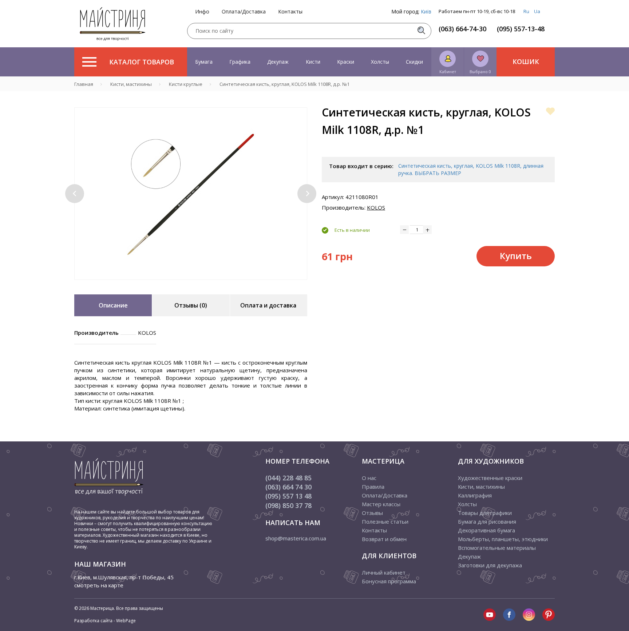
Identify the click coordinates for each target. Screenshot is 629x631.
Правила (373, 486)
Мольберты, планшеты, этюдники (503, 539)
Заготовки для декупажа (490, 565)
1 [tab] (185, 285)
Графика (239, 61)
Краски (345, 61)
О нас (369, 477)
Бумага (204, 61)
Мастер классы (381, 504)
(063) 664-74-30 (462, 28)
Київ (426, 11)
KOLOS (376, 207)
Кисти (313, 61)
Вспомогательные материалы (497, 547)
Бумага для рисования (487, 521)
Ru (526, 11)
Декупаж (278, 61)
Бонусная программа (389, 581)
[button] (74, 193)
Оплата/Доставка (244, 11)
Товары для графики (485, 512)
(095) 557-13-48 (521, 28)
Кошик (526, 61)
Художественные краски (490, 477)
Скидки (414, 61)
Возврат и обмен (384, 539)
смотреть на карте (98, 585)
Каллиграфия (475, 495)
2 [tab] (196, 285)
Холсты (380, 61)
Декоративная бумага (486, 530)
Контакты (290, 11)
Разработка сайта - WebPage (105, 621)
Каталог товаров (141, 61)
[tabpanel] (191, 193)
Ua (537, 11)
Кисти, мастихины (481, 486)
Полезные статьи (385, 521)
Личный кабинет (384, 572)
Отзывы (372, 512)
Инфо (202, 11)
